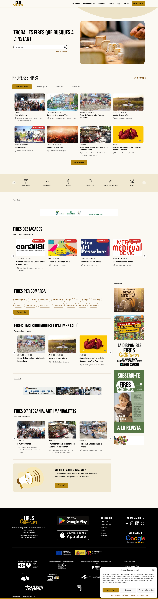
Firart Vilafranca (21, 115)
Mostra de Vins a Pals (121, 115)
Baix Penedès (58, 305)
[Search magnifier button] (64, 47)
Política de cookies (115, 595)
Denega (128, 590)
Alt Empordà (44, 300)
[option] (26, 183)
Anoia (78, 300)
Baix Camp (96, 300)
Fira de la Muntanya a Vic (59, 262)
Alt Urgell (68, 300)
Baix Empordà (30, 305)
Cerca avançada (61, 51)
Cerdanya (93, 305)
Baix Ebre (18, 305)
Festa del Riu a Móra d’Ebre (57, 115)
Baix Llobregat (44, 305)
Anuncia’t (101, 3)
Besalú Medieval (21, 147)
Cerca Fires (76, 3)
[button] (154, 570)
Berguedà (82, 305)
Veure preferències (146, 590)
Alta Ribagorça (20, 300)
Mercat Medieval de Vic (123, 262)
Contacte (104, 536)
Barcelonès (71, 305)
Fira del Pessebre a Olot (91, 262)
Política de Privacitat (128, 595)
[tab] (22, 86)
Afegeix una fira (89, 3)
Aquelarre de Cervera (55, 147)
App (118, 3)
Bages (86, 300)
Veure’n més (21, 312)
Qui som (127, 3)
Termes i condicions (142, 595)
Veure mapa (140, 77)
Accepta (110, 590)
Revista (111, 3)
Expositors (137, 3)
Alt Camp (33, 300)
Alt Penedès (57, 300)
